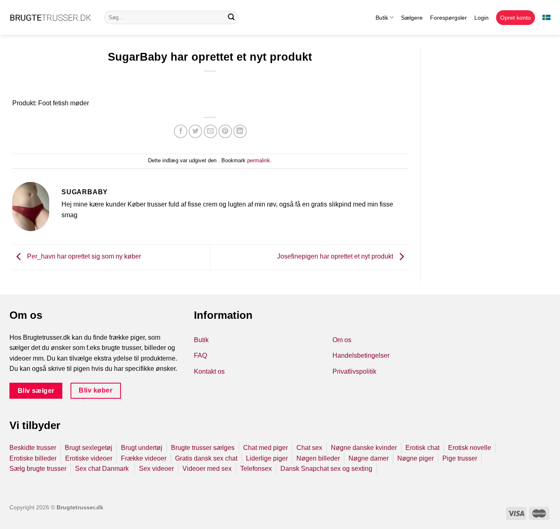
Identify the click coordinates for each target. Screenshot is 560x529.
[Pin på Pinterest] (225, 131)
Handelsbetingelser (360, 355)
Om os (341, 339)
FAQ (200, 355)
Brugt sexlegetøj (88, 447)
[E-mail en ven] (210, 131)
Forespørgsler (448, 17)
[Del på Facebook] (180, 131)
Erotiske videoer (88, 458)
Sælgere (412, 17)
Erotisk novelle (469, 447)
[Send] (231, 18)
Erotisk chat (422, 447)
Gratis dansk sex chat (206, 458)
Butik (382, 17)
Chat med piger (265, 447)
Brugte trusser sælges (202, 447)
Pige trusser (459, 458)
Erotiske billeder (33, 458)
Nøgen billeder (318, 458)
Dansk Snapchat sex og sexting (326, 468)
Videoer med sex (207, 468)
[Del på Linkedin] (240, 131)
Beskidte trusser (32, 447)
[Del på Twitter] (195, 131)
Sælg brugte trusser (37, 468)
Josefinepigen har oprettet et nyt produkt (336, 256)
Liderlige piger (267, 458)
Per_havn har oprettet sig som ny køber (83, 256)
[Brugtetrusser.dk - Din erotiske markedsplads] (50, 18)
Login (481, 17)
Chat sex (309, 447)
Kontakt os (209, 371)
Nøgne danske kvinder (364, 447)
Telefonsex (256, 468)
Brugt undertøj (141, 447)
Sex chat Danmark (102, 468)
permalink (258, 160)
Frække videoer (143, 458)
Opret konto (515, 17)
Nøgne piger (415, 458)
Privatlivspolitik (354, 371)
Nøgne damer (368, 458)
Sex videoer (156, 468)
